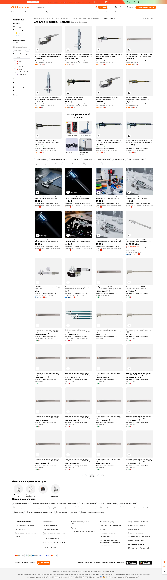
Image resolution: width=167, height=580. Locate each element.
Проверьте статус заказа (135, 533)
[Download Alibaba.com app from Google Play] (145, 563)
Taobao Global (91, 571)
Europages (111, 571)
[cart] (121, 7)
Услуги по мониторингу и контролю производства (54, 543)
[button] (96, 7)
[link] (164, 561)
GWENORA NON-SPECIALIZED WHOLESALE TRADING (78, 62)
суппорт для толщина (21, 503)
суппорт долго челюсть (58, 159)
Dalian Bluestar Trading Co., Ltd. (44, 295)
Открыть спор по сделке (107, 533)
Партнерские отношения (136, 540)
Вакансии (18, 536)
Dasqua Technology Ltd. (133, 252)
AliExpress (56, 571)
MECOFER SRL (130, 338)
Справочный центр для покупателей (111, 525)
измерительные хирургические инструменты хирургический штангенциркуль (54, 503)
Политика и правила (49, 547)
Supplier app (88, 562)
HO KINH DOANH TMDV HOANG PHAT (76, 338)
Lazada (83, 571)
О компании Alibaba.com (23, 521)
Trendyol (104, 571)
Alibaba (36, 18)
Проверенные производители (80, 528)
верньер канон (88, 159)
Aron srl (128, 295)
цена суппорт (74, 159)
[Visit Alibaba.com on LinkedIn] (133, 548)
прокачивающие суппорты (137, 159)
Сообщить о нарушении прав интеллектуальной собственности (110, 541)
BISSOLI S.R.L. (100, 338)
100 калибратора (42, 159)
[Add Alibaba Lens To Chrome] (43, 563)
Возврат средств (105, 536)
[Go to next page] (103, 475)
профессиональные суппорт (89, 508)
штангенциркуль (120, 159)
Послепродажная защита (51, 538)
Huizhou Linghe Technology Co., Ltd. (76, 105)
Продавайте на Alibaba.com (136, 525)
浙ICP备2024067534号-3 (132, 577)
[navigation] (22, 247)
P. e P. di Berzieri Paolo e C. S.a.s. (44, 338)
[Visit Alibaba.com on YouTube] (144, 548)
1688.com (64, 571)
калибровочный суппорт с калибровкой (137, 508)
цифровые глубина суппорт (72, 164)
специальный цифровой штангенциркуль (40, 512)
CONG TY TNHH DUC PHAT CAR (44, 105)
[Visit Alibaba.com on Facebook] (129, 548)
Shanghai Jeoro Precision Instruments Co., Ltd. (48, 205)
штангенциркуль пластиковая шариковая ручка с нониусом (31, 508)
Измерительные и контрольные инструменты (86, 18)
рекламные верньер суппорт (93, 164)
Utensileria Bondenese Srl (103, 295)
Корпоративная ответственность (25, 533)
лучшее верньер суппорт (89, 503)
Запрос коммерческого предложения (83, 531)
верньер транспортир (104, 159)
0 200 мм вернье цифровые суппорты (64, 508)
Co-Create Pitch (20, 529)
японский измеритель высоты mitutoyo (48, 164)
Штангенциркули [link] (109, 18)
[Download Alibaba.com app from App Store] (131, 563)
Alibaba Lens (25, 562)
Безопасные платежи (50, 525)
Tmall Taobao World (74, 571)
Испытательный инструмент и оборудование (55, 18)
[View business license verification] (101, 577)
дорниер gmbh (19, 512)
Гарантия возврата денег (50, 529)
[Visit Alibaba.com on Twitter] (136, 548)
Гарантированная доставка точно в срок (54, 534)
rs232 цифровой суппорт (129, 503)
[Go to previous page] (84, 475)
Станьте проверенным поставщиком (139, 536)
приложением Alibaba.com (115, 562)
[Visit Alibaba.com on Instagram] (140, 548)
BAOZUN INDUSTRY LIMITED (43, 62)
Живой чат (103, 529)
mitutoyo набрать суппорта (109, 503)
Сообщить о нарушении (107, 546)
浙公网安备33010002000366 (115, 577)
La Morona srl (39, 381)
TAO (98, 571)
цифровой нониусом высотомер (111, 508)
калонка (74, 512)
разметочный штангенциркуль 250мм (93, 512)
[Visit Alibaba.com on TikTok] (148, 548)
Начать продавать (133, 529)
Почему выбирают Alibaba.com (24, 525)
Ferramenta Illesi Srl (132, 62)
